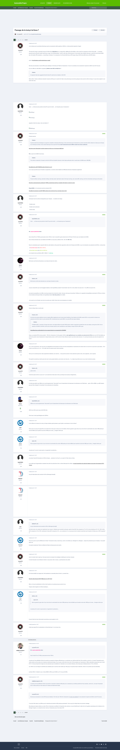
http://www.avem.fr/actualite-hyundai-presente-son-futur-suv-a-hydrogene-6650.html (46, 148)
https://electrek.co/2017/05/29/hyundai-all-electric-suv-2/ (40, 167)
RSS (26, 747)
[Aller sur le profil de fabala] (20, 260)
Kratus (20, 403)
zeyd (20, 427)
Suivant (26, 39)
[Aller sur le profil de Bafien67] (20, 474)
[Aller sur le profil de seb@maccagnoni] (20, 646)
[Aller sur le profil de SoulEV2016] (20, 106)
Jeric (20, 526)
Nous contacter (17, 747)
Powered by (101, 747)
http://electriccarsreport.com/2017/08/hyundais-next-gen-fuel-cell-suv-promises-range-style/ (48, 190)
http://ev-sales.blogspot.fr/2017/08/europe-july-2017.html (40, 578)
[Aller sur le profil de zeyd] (20, 423)
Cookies (22, 747)
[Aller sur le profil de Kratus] (20, 399)
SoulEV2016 (20, 111)
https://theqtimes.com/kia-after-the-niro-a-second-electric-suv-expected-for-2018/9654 (48, 330)
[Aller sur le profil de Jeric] (20, 522)
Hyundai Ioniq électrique (36, 34)
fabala (20, 265)
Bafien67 (20, 478)
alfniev (20, 443)
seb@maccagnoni (20, 650)
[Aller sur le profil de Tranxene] (20, 540)
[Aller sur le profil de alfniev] (20, 439)
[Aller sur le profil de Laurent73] (15, 34)
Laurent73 (20, 34)
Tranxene (20, 544)
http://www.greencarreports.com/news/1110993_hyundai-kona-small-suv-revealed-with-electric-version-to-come (52, 182)
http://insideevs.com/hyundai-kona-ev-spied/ (41, 60)
